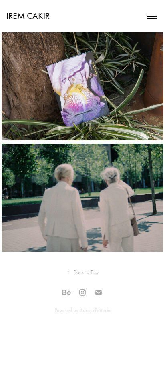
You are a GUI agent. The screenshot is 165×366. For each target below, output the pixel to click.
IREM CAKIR (28, 16)
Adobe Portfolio (95, 310)
